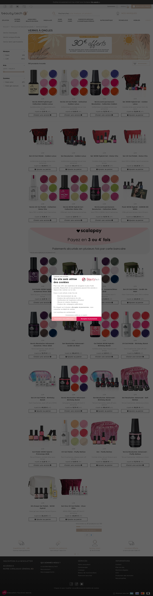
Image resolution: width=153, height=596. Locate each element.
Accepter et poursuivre (89, 319)
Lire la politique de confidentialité (64, 312)
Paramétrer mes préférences (63, 319)
